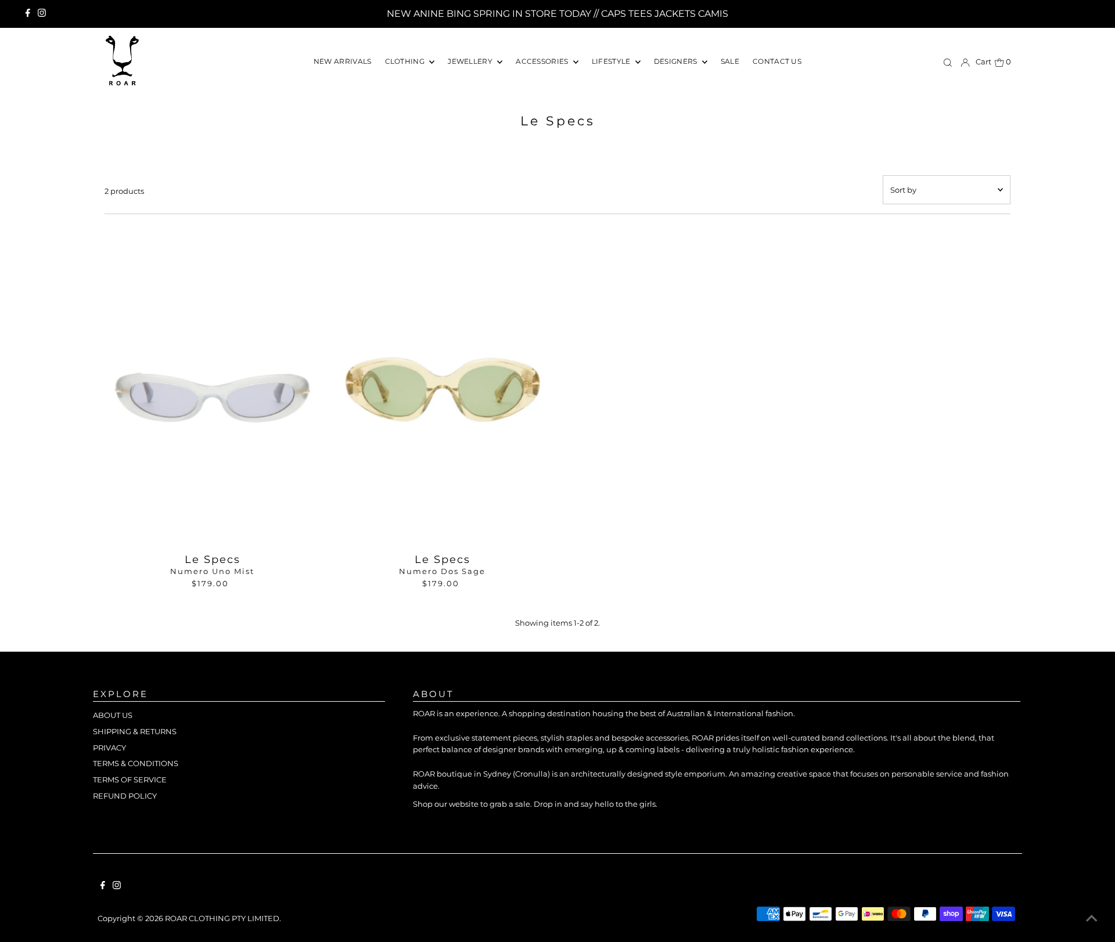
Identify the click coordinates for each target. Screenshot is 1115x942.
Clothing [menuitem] (406, 61)
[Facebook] (28, 14)
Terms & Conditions (135, 763)
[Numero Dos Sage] (442, 387)
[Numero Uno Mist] (212, 387)
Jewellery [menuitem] (471, 61)
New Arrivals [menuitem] (343, 61)
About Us (112, 715)
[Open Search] (947, 62)
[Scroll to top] (1091, 918)
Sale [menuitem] (730, 61)
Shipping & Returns (135, 731)
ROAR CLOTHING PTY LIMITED (222, 918)
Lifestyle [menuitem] (612, 61)
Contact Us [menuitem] (777, 61)
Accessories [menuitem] (543, 61)
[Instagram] (42, 14)
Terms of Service (130, 779)
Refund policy (125, 795)
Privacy (109, 747)
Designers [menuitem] (676, 61)
